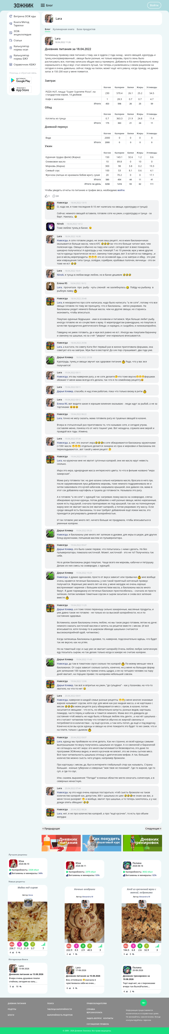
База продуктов (86, 29)
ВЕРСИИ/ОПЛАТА (94, 1012)
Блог (47, 29)
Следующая (152, 828)
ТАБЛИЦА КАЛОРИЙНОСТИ (59, 1009)
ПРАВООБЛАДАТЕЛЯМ (97, 1003)
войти (121, 190)
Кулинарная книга (63, 29)
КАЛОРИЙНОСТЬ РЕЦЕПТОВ (59, 1015)
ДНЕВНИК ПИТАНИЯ (17, 1003)
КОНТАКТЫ (108, 1018)
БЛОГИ (11, 1015)
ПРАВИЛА (104, 1024)
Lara (59, 18)
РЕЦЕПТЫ (12, 1009)
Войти (154, 5)
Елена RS (62, 283)
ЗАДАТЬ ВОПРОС (94, 1018)
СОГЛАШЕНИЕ (93, 1024)
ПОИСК (50, 1003)
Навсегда (62, 202)
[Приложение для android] (23, 80)
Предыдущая (52, 828)
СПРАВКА (91, 1009)
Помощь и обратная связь (23, 72)
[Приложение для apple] (23, 89)
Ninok (60, 223)
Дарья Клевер (65, 357)
